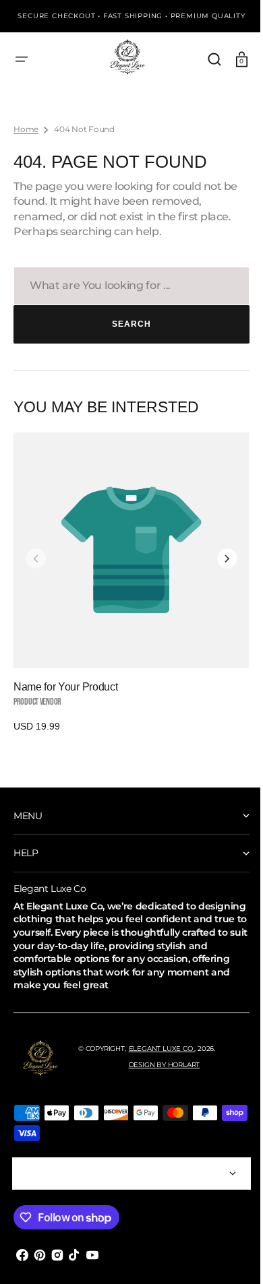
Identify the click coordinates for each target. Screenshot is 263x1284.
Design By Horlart (164, 1064)
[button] (21, 59)
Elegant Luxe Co (162, 1048)
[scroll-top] (224, 1255)
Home (25, 129)
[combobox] (126, 286)
